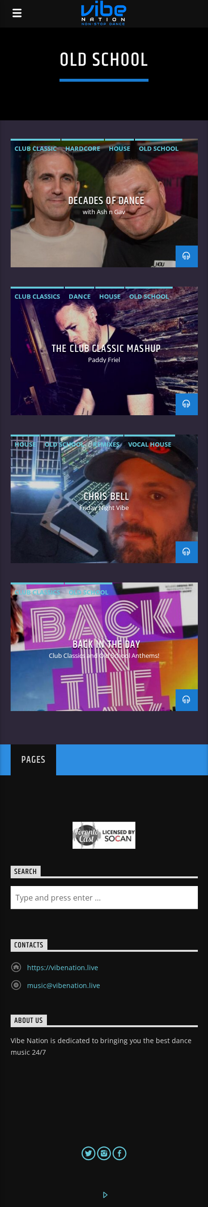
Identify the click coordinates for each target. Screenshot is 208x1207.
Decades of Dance (106, 200)
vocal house (149, 444)
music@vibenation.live (63, 985)
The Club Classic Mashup (106, 348)
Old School (158, 148)
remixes (106, 444)
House (119, 148)
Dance (79, 296)
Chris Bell (106, 496)
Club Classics (37, 296)
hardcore (82, 148)
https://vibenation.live (62, 967)
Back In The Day (107, 644)
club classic (36, 148)
